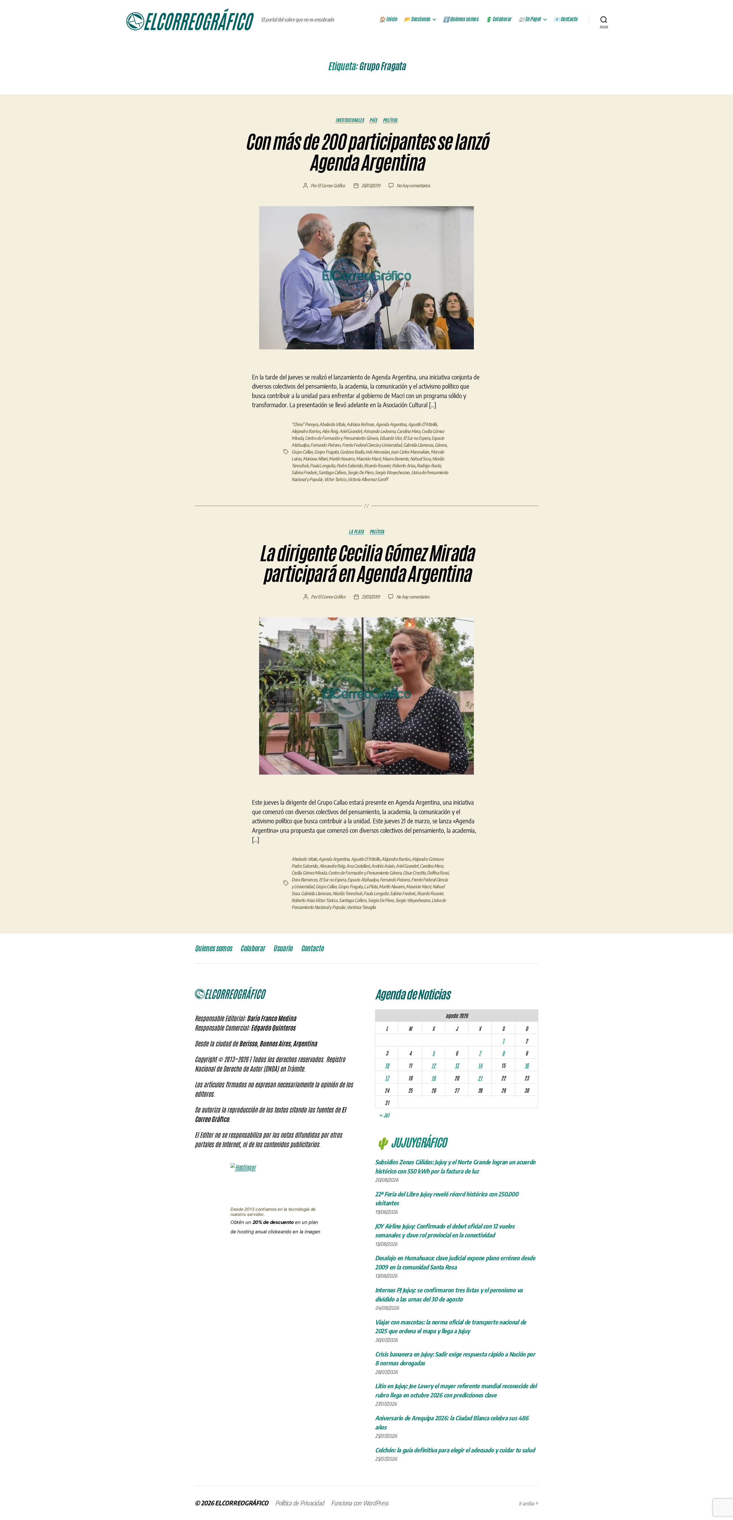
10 (387, 1065)
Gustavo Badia (352, 452)
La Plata (356, 531)
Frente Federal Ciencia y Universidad (371, 445)
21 (480, 1077)
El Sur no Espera (416, 438)
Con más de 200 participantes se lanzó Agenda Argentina (366, 152)
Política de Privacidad (299, 1503)
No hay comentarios (413, 185)
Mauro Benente (395, 459)
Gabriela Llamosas (418, 445)
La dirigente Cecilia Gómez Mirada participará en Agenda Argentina (366, 564)
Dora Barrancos (304, 880)
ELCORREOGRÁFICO (241, 1503)
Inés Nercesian (377, 452)
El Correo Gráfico (331, 185)
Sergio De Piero (360, 472)
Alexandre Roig (332, 866)
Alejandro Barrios (305, 431)
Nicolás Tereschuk (347, 893)
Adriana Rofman (360, 424)
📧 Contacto (565, 19)
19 (433, 1077)
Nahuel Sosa (420, 459)
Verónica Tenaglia (361, 907)
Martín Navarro (341, 459)
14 (480, 1065)
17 (387, 1077)
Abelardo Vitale (332, 424)
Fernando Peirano (325, 445)
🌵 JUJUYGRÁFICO (410, 1141)
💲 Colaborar (498, 19)
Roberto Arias (403, 465)
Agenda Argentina (391, 424)
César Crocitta (414, 873)
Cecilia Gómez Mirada (309, 873)
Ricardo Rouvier (377, 465)
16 (527, 1065)
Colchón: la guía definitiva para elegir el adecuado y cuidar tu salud (455, 1450)
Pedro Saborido (349, 465)
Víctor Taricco (335, 479)
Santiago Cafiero (332, 472)
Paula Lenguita (322, 465)
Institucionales (350, 120)
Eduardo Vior (391, 438)
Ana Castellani (357, 866)
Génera (440, 445)
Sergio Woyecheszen (392, 472)
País (373, 120)
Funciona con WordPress (359, 1503)
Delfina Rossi (437, 873)
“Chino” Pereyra (304, 424)
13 (457, 1065)
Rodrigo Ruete (429, 465)
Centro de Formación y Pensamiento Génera (341, 438)
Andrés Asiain (382, 866)
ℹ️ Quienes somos (460, 19)
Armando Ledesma (379, 431)
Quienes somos (213, 948)
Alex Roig (330, 431)
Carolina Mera (408, 431)
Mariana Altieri (315, 459)
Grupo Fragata (326, 452)
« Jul (384, 1114)
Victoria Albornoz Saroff (368, 479)
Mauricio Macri (368, 459)
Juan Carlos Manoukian (410, 452)
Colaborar (252, 948)
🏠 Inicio (388, 19)
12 (433, 1065)
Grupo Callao (302, 452)
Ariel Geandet (350, 431)
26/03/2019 (370, 185)
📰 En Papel (529, 19)
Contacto (312, 948)
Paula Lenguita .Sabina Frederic (389, 893)
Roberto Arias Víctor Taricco (314, 900)
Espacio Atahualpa (362, 880)
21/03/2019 (370, 597)
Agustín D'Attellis (422, 424)
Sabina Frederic (304, 472)
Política (390, 120)
